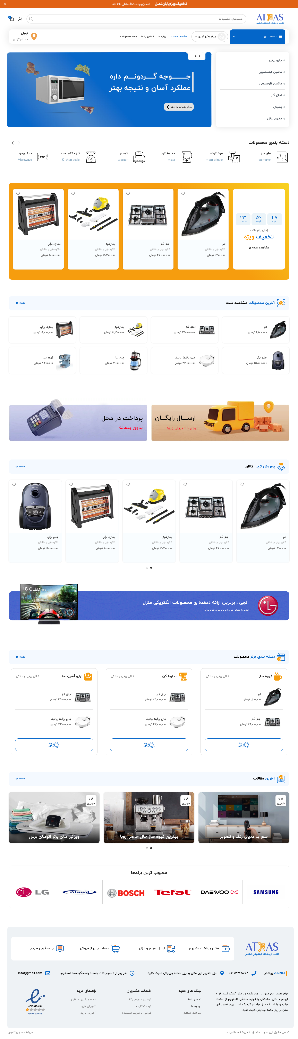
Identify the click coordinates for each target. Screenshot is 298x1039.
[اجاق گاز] (148, 214)
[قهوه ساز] (64, 360)
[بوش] (126, 892)
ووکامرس (13, 1032)
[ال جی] (32, 892)
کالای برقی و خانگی (215, 249)
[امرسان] (79, 892)
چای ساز (119, 358)
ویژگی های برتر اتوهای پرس (54, 836)
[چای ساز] (136, 360)
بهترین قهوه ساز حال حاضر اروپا (149, 836)
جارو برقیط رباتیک (185, 358)
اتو (223, 244)
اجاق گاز (165, 244)
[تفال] (172, 892)
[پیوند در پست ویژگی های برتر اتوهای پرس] (54, 817)
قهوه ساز (48, 358)
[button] (195, 56)
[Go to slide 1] (151, 568)
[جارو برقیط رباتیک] (207, 360)
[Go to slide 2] (147, 568)
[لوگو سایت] (269, 19)
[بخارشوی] (93, 214)
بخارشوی (110, 244)
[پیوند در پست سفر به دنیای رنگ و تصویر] (243, 817)
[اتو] (203, 214)
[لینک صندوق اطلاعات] (210, 37)
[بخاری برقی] (38, 214)
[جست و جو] (31, 19)
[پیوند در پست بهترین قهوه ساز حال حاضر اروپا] (149, 817)
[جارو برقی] (278, 360)
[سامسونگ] (266, 892)
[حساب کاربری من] (20, 19)
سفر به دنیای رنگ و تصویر (244, 836)
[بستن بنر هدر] (5, 4)
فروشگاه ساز (26, 1032)
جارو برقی (261, 358)
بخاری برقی (54, 244)
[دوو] (219, 892)
